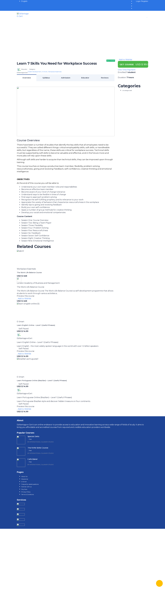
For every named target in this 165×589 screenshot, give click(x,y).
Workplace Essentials (55, 71)
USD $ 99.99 (143, 64)
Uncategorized (127, 90)
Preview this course (25, 296)
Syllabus (46, 78)
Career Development (34, 71)
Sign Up (16, 585)
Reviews (104, 78)
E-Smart (44, 71)
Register (144, 1)
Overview (26, 78)
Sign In (23, 585)
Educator (85, 78)
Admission (65, 78)
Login (138, 1)
